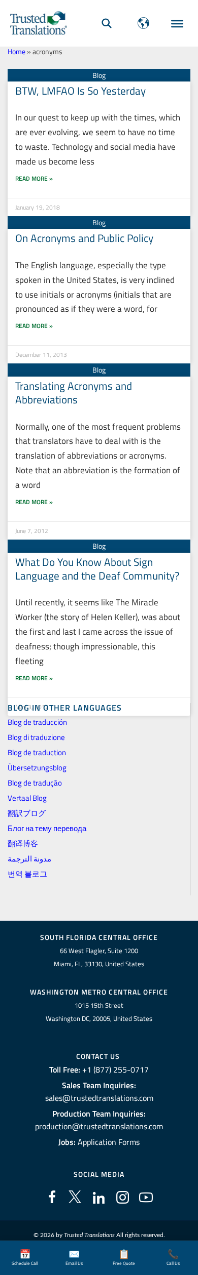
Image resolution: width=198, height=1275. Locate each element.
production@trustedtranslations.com (99, 1126)
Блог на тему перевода (47, 828)
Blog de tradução (35, 783)
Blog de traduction (37, 752)
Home (16, 51)
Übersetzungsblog (37, 767)
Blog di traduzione (36, 737)
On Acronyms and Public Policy (84, 238)
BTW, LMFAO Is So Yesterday (80, 91)
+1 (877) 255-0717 (115, 1069)
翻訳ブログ (27, 813)
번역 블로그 (27, 874)
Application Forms (109, 1142)
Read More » (34, 178)
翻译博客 (23, 843)
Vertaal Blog (27, 798)
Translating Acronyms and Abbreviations (73, 392)
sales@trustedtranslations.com (99, 1098)
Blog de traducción (37, 722)
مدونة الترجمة (29, 859)
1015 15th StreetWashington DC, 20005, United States (99, 1012)
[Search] (106, 23)
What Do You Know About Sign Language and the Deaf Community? (97, 569)
